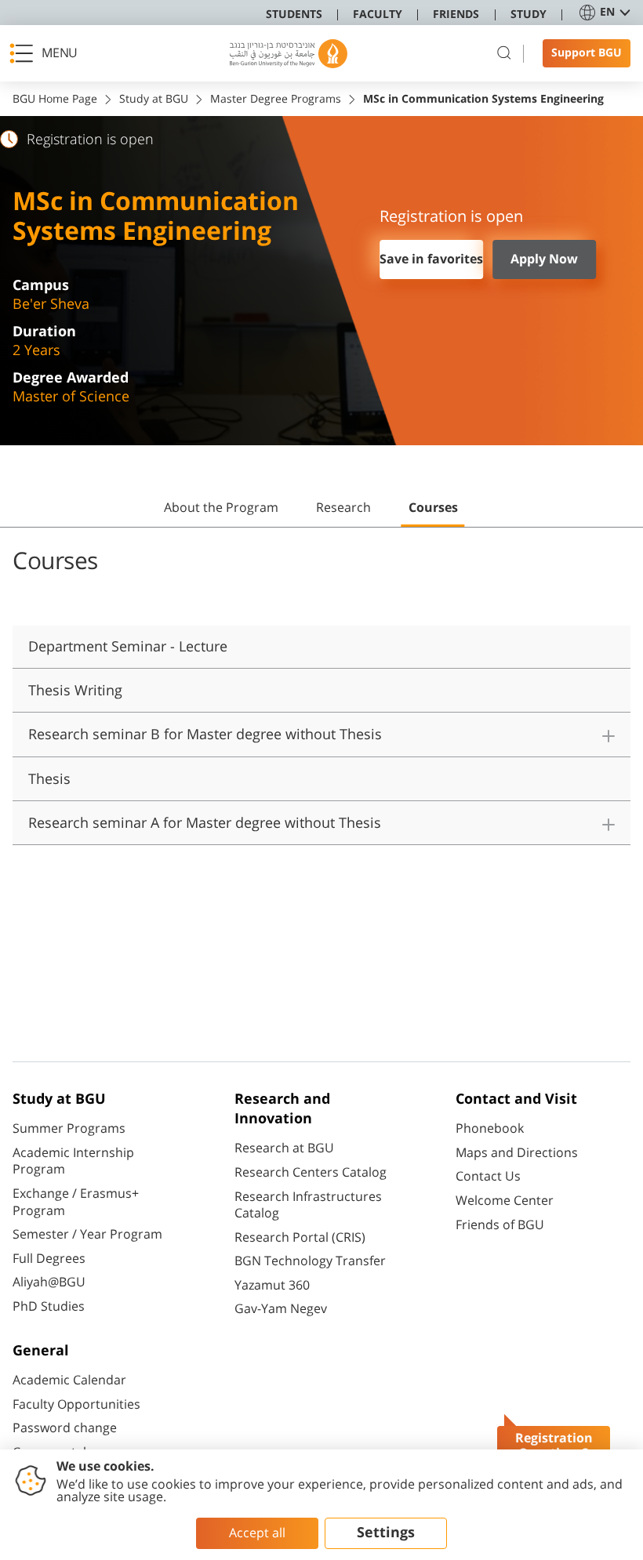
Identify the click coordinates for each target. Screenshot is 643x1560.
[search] (504, 53)
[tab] (221, 514)
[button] (48, 53)
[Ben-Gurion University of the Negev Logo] (288, 53)
